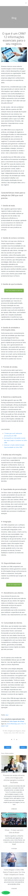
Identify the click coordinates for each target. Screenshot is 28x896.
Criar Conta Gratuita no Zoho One (14, 290)
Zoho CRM (15, 733)
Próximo (23, 747)
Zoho (10, 733)
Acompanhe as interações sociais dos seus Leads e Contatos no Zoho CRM (15, 440)
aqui (7, 715)
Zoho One (21, 733)
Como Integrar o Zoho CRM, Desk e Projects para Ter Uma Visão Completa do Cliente (14, 872)
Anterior (8, 747)
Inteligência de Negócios (14, 731)
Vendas (6, 733)
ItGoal (23, 731)
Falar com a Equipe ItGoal (14, 584)
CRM (5, 731)
